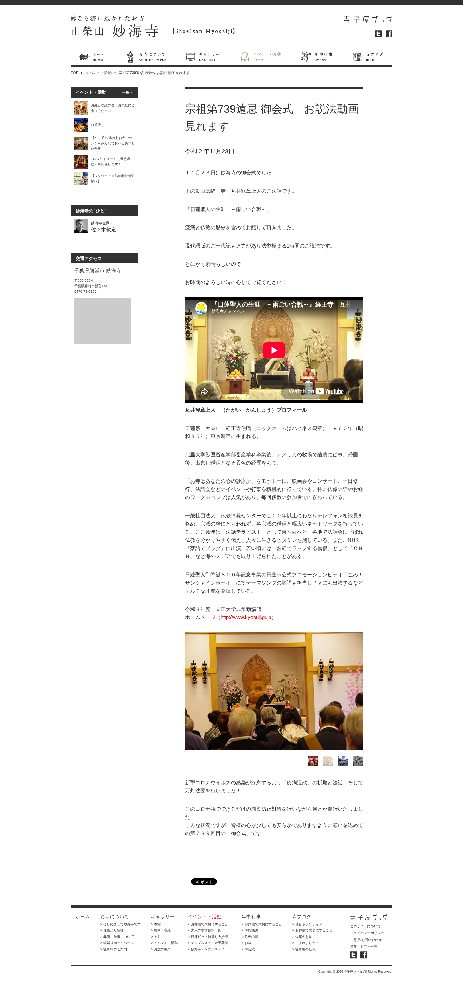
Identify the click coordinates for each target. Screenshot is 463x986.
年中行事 (317, 58)
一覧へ (127, 92)
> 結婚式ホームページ (117, 943)
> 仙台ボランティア (307, 924)
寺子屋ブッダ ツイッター (353, 955)
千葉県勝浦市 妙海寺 (97, 270)
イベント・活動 (260, 58)
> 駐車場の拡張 (304, 949)
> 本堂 (156, 924)
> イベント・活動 (164, 943)
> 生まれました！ (305, 943)
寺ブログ (367, 58)
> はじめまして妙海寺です (120, 924)
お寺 (363, 946)
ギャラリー (203, 58)
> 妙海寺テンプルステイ (206, 949)
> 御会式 (248, 949)
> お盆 (246, 943)
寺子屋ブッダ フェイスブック (363, 955)
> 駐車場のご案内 (113, 949)
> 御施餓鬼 (250, 930)
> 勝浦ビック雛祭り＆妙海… (210, 937)
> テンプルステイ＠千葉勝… (210, 943)
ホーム (93, 58)
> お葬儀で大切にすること (208, 924)
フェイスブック (389, 33)
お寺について (146, 58)
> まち (156, 937)
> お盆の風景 (161, 949)
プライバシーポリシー (367, 933)
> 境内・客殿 (161, 930)
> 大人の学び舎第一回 (204, 930)
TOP (74, 73)
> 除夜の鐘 (250, 937)
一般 (373, 946)
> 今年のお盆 (302, 937)
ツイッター (378, 33)
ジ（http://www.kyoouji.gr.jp (240, 617)
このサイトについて (365, 926)
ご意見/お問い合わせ (366, 940)
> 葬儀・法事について (117, 937)
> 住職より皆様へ (113, 930)
